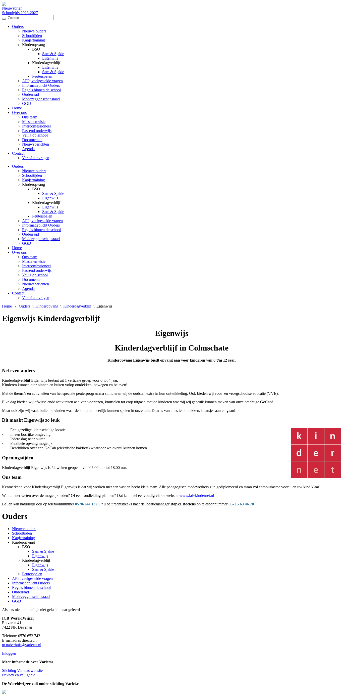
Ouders (18, 26)
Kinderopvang (46, 306)
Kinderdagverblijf (77, 306)
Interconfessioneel (36, 126)
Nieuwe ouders (34, 31)
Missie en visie (33, 121)
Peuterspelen (42, 76)
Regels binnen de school (41, 90)
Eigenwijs (50, 58)
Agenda (28, 149)
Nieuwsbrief (12, 8)
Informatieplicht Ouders (41, 85)
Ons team (29, 117)
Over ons (19, 112)
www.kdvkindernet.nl (196, 495)
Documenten (32, 140)
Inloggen (9, 653)
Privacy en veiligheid (18, 675)
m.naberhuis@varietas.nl (21, 645)
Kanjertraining (33, 40)
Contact (18, 153)
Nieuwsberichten (35, 144)
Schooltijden (32, 35)
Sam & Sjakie (53, 54)
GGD (26, 103)
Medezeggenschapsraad (41, 99)
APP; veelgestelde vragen (42, 81)
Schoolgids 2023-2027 (20, 13)
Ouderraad (30, 94)
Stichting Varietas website (23, 670)
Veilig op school (35, 135)
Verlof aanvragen (35, 158)
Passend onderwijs (36, 130)
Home (17, 108)
